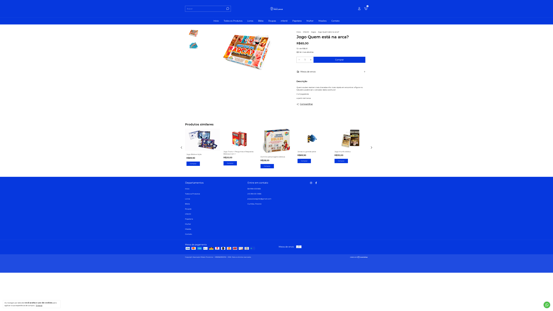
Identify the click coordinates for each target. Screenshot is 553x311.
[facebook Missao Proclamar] (316, 183)
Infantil (306, 32)
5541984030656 (254, 189)
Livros (250, 21)
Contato (335, 21)
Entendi (39, 305)
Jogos (313, 32)
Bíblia (260, 21)
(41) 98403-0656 (254, 194)
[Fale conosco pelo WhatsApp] (547, 305)
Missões (322, 21)
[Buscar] (227, 9)
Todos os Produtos (233, 21)
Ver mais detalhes (306, 52)
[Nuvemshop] (359, 257)
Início (216, 21)
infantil (284, 21)
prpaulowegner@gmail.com (259, 199)
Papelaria (297, 21)
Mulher (310, 21)
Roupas (272, 21)
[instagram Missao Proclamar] (311, 183)
